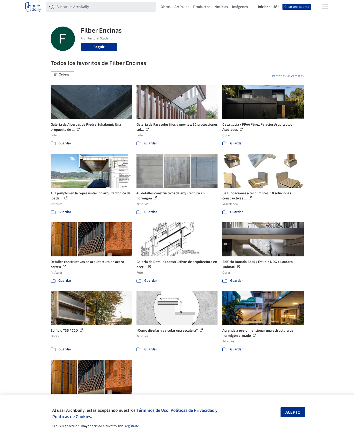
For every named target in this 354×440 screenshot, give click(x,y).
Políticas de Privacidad (192, 410)
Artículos (181, 6)
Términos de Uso (152, 410)
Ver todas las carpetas (288, 76)
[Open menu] (325, 7)
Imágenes (240, 6)
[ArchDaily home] (33, 7)
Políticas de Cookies (71, 416)
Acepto (292, 412)
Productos (201, 6)
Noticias (221, 6)
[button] (62, 74)
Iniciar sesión (269, 6)
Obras (166, 6)
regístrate (132, 426)
